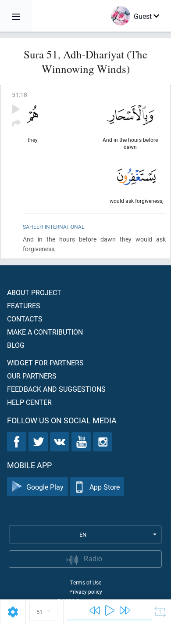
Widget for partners (45, 362)
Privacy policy (85, 591)
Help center (29, 402)
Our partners (32, 375)
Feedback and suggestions (56, 388)
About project (34, 292)
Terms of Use (85, 582)
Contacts (25, 318)
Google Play (45, 486)
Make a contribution (45, 331)
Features (23, 305)
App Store (104, 486)
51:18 (19, 94)
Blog (16, 345)
